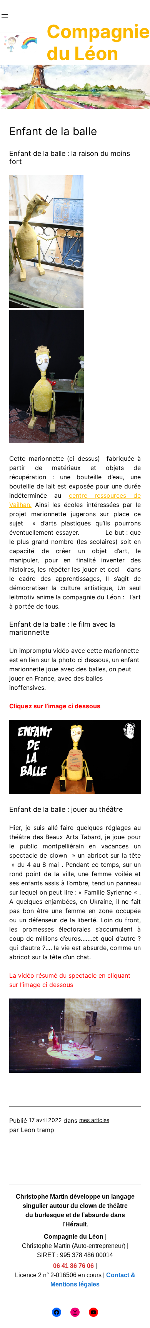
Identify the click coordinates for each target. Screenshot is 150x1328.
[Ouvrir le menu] (4, 15)
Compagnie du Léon (98, 42)
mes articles (94, 1120)
